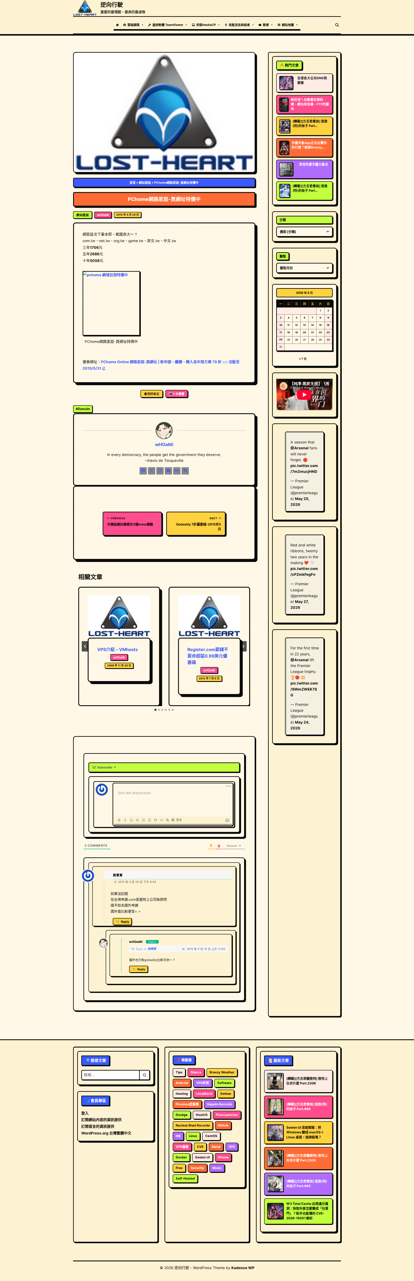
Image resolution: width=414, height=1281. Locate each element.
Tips (179, 1072)
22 (320, 332)
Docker (181, 1157)
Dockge (182, 1115)
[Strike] (137, 820)
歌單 (266, 25)
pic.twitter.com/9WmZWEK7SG (304, 689)
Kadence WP (242, 1268)
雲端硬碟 (133, 25)
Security (197, 1168)
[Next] (243, 646)
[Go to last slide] (85, 646)
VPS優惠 (182, 1147)
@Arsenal (299, 448)
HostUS (202, 1115)
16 (328, 325)
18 (288, 332)
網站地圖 (288, 25)
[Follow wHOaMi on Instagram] (160, 471)
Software (224, 1083)
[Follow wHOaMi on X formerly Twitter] (151, 471)
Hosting (182, 1094)
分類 (282, 220)
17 (280, 332)
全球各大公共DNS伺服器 (312, 80)
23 (328, 332)
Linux (193, 1136)
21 (312, 332)
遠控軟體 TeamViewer (167, 25)
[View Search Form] (337, 25)
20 (304, 332)
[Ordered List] (143, 820)
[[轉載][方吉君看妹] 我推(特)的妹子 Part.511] (284, 191)
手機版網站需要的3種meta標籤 (130, 521)
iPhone (223, 1157)
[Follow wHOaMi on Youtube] (168, 471)
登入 (85, 1113)
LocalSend (204, 1094)
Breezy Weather (222, 1072)
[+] (179, 819)
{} (173, 819)
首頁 (133, 182)
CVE (200, 1147)
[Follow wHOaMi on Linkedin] (185, 471)
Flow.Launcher (227, 1115)
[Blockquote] (155, 820)
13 (304, 325)
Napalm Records (219, 1104)
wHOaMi (103, 215)
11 (288, 325)
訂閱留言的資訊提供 (97, 1126)
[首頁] (117, 25)
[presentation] (119, 616)
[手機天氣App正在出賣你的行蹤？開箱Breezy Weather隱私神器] (284, 148)
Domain (83, 409)
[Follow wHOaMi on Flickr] (176, 471)
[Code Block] (161, 820)
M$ (178, 1136)
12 (296, 325)
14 (312, 325)
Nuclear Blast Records (193, 1125)
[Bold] (119, 820)
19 (296, 332)
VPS (232, 1147)
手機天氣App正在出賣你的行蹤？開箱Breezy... (309, 145)
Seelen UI (202, 1157)
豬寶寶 (152, 948)
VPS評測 (202, 1083)
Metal (216, 1147)
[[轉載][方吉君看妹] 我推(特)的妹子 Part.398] (284, 126)
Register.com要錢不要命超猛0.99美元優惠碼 (207, 656)
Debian (225, 1094)
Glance (196, 1072)
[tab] (155, 710)
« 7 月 (303, 358)
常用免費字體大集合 (313, 164)
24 (280, 339)
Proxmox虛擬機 (187, 1104)
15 (320, 325)
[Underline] (131, 820)
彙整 (282, 256)
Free (179, 1168)
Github (223, 1125)
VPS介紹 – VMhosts (117, 649)
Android (182, 1083)
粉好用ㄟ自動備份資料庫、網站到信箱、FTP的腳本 (310, 104)
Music (217, 1168)
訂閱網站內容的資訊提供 (101, 1120)
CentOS (211, 1136)
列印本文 (153, 394)
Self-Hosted (185, 1178)
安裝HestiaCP (206, 25)
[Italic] (125, 820)
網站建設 (145, 182)
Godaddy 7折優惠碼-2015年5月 (198, 524)
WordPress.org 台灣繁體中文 (106, 1133)
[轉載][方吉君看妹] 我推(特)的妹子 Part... (310, 123)
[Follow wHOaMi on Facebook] (143, 471)
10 (280, 325)
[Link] (168, 820)
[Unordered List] (149, 820)
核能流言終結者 (239, 25)
